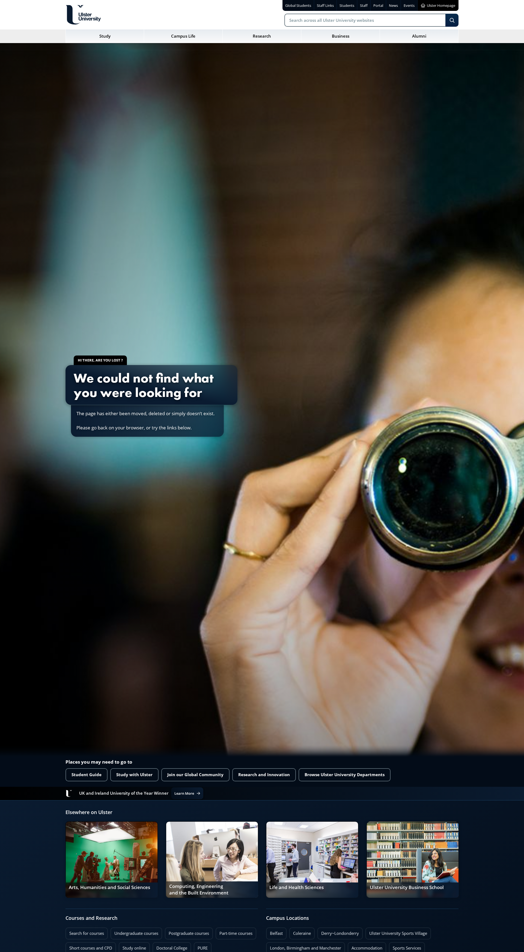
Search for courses (86, 933)
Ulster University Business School (407, 887)
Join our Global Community (195, 775)
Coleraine (300, 931)
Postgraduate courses (187, 931)
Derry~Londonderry (338, 931)
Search (451, 20)
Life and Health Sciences (296, 887)
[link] (112, 859)
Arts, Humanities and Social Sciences (109, 887)
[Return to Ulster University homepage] (83, 15)
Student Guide (87, 775)
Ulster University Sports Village (398, 933)
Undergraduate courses (134, 931)
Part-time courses (234, 931)
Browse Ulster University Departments (345, 775)
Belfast (274, 931)
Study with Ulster (134, 775)
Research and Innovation (264, 775)
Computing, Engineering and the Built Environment (198, 889)
